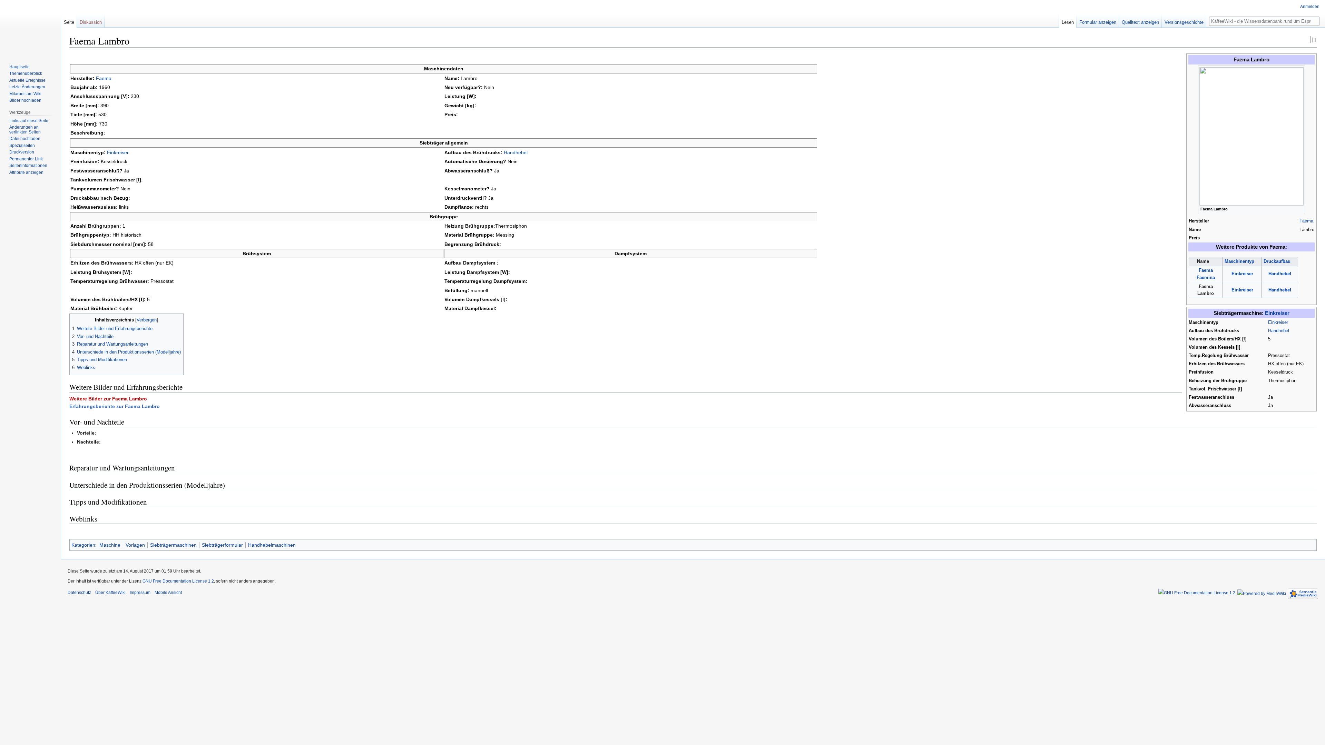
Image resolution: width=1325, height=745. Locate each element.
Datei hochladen (24, 138)
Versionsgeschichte (1184, 22)
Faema (1306, 221)
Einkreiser (1242, 273)
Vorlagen (135, 545)
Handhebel (1279, 273)
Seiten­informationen (28, 165)
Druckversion (21, 152)
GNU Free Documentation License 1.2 (178, 581)
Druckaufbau (1277, 261)
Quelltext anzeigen (1140, 22)
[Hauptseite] (30, 27)
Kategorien (83, 545)
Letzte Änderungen (27, 87)
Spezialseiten (22, 145)
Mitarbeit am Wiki (25, 93)
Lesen (1068, 22)
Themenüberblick (25, 73)
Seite (69, 22)
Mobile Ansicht (168, 592)
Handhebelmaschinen (272, 545)
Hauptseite (19, 66)
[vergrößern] (1300, 208)
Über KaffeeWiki (110, 592)
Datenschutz (79, 592)
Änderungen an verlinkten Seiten (25, 130)
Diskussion (91, 22)
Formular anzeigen (1097, 22)
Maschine (109, 545)
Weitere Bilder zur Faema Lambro (108, 398)
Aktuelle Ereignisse (27, 80)
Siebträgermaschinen (173, 545)
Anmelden (1309, 6)
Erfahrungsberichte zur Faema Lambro (114, 406)
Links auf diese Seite (28, 120)
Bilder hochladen (25, 100)
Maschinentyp (1239, 261)
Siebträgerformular (222, 545)
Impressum (140, 592)
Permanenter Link (26, 159)
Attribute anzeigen (26, 172)
